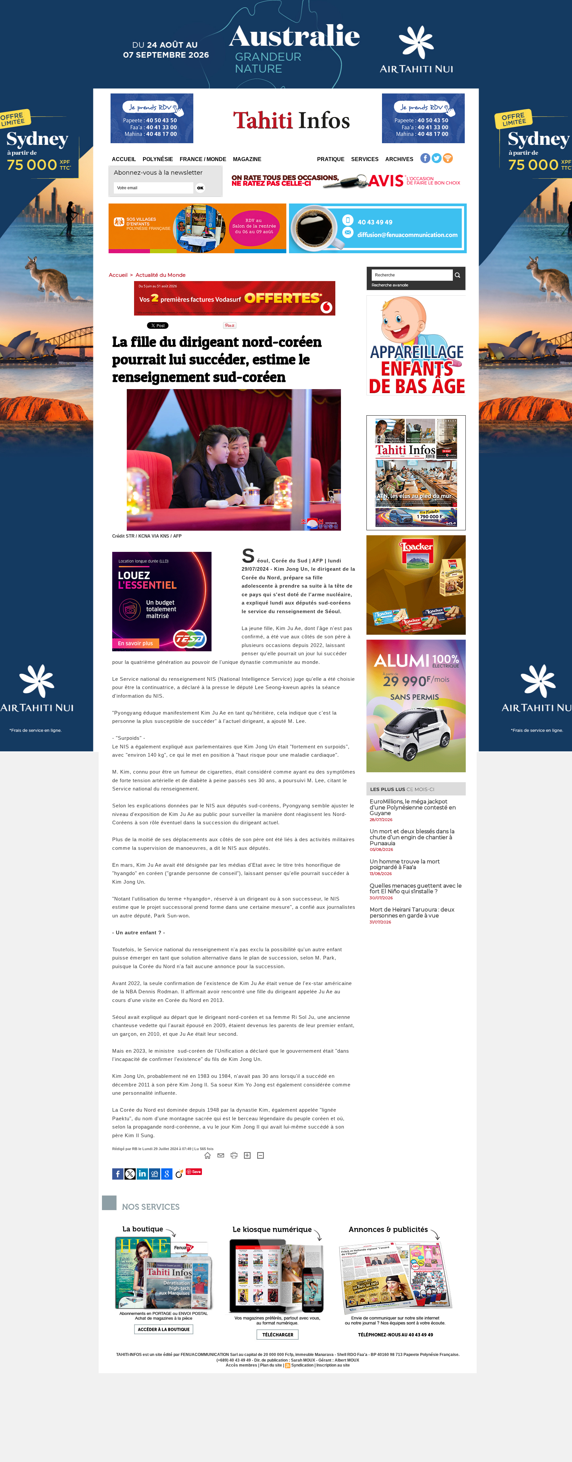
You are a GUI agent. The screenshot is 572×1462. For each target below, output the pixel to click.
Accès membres (241, 1365)
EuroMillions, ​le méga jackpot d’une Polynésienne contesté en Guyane (413, 807)
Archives (399, 159)
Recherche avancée (390, 284)
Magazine (247, 159)
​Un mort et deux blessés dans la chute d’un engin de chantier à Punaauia (412, 837)
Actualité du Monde (161, 275)
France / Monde (203, 159)
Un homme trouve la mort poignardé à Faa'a (405, 864)
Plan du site (271, 1365)
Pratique (331, 159)
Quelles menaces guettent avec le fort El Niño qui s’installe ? (416, 889)
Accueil (124, 159)
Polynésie (158, 159)
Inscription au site (333, 1365)
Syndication (302, 1365)
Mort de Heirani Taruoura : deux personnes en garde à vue (412, 912)
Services (365, 159)
